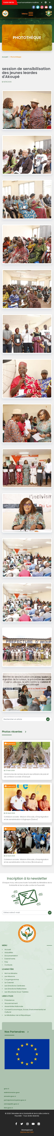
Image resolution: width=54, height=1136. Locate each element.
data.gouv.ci (8, 1108)
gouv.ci (6, 1089)
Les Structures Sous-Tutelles (16, 992)
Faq (6, 962)
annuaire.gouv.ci (10, 1096)
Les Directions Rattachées (15, 988)
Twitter (37, 7)
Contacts (8, 965)
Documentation (11, 955)
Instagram (27, 1123)
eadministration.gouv (12, 1092)
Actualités (9, 952)
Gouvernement (11, 1003)
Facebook (33, 7)
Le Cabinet (9, 982)
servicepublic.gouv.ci (11, 1104)
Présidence (9, 1000)
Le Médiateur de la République (18, 1015)
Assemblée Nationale (14, 1006)
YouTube (46, 7)
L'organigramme (12, 979)
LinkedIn (42, 7)
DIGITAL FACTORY (27, 1132)
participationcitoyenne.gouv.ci (15, 1100)
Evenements (10, 958)
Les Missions (10, 976)
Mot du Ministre (11, 973)
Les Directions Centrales (15, 985)
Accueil (5, 57)
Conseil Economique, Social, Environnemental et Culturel (25, 1010)
